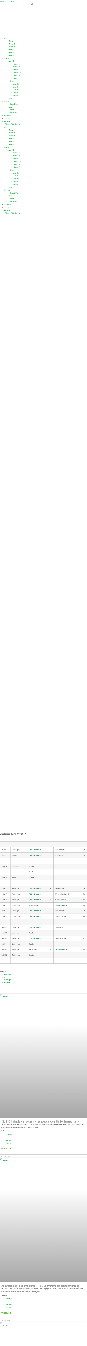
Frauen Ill (11, 55)
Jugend (6, 58)
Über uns (7, 101)
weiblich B (16, 87)
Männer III (11, 47)
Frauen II (11, 52)
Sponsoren (7, 116)
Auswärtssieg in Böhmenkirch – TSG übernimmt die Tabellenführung (40, 1286)
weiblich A (16, 84)
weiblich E (16, 95)
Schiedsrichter (13, 104)
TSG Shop (7, 118)
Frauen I (11, 50)
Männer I (11, 41)
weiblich (11, 81)
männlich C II (17, 73)
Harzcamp (7, 121)
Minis (10, 98)
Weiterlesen (6, 1149)
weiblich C (16, 90)
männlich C (16, 70)
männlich (11, 61)
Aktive (6, 38)
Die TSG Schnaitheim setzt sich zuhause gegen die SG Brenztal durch (40, 1121)
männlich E (16, 78)
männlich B (16, 67)
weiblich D (16, 93)
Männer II (11, 44)
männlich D (16, 75)
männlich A (16, 64)
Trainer (10, 107)
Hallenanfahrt (12, 113)
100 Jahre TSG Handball (12, 124)
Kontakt (11, 110)
